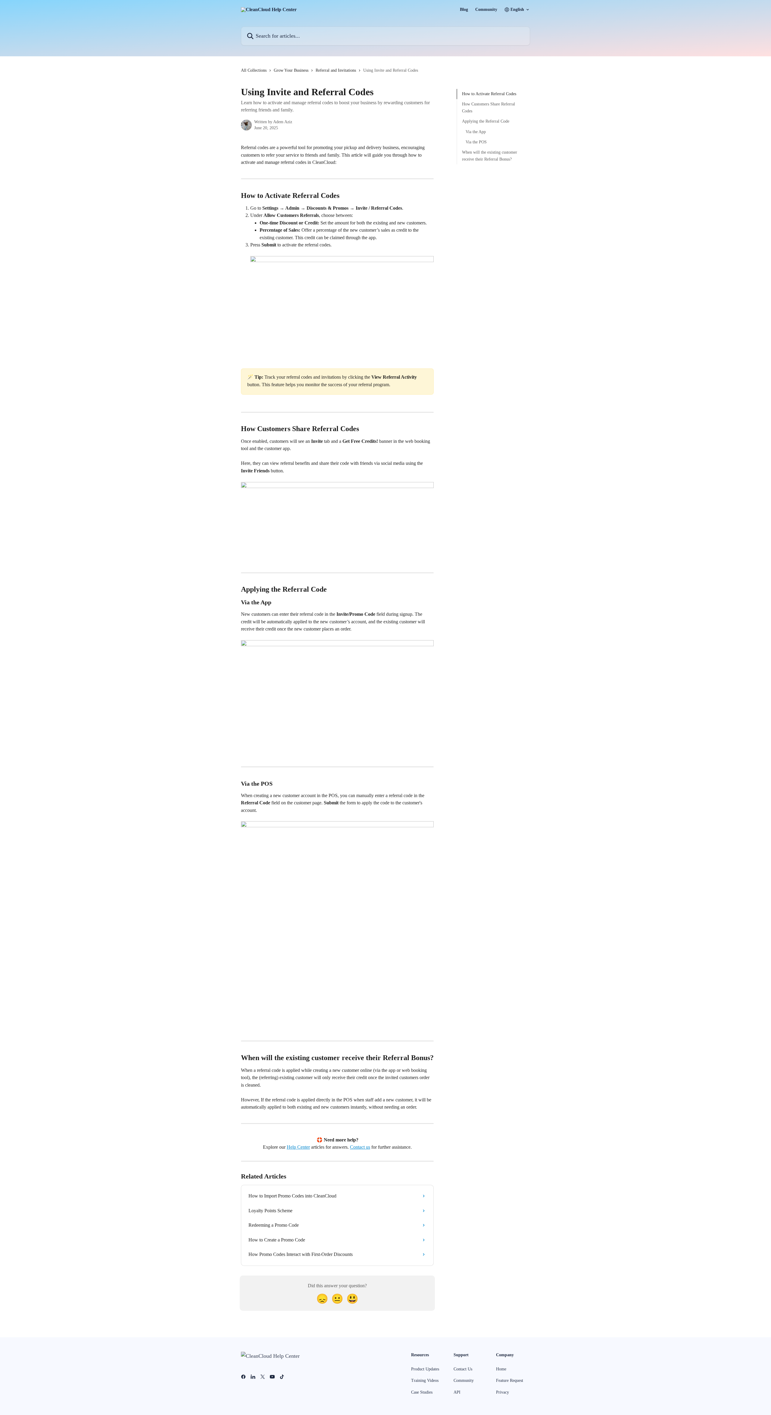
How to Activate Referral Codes (489, 94)
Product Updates (425, 1369)
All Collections (254, 70)
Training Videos (425, 1380)
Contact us (360, 1147)
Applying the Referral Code (485, 121)
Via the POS (476, 142)
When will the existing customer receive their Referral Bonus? (489, 155)
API (457, 1392)
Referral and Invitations (336, 70)
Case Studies (421, 1392)
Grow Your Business (291, 70)
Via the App (476, 131)
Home (501, 1369)
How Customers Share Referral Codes (488, 107)
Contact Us (463, 1369)
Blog (464, 10)
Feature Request (509, 1380)
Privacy (502, 1392)
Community (486, 10)
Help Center (298, 1147)
